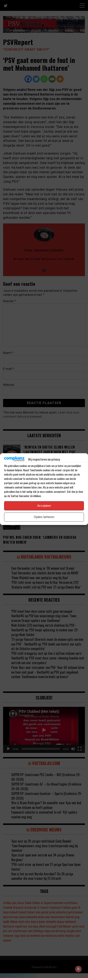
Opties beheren (44, 517)
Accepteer (44, 505)
